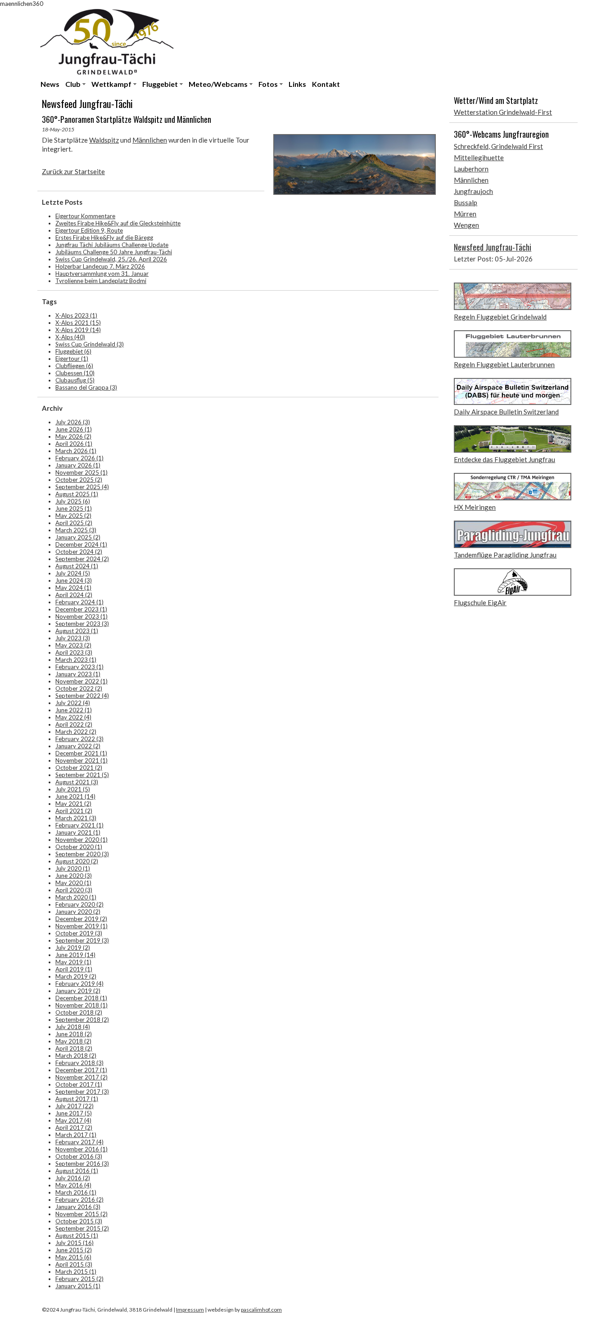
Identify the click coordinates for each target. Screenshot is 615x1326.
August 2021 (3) (76, 782)
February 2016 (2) (79, 1199)
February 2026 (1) (79, 458)
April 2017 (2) (73, 1127)
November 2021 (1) (81, 760)
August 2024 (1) (76, 566)
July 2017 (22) (74, 1106)
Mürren (465, 214)
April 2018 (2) (73, 1048)
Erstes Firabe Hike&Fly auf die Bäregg (104, 237)
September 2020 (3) (82, 854)
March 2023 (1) (75, 659)
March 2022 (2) (75, 731)
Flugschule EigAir (480, 602)
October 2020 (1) (78, 846)
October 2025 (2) (78, 479)
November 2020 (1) (81, 839)
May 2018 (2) (73, 1041)
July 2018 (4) (72, 1026)
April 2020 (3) (73, 890)
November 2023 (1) (81, 616)
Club (73, 84)
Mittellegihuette (479, 157)
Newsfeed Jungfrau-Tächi (492, 247)
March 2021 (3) (75, 818)
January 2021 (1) (77, 832)
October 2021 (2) (78, 767)
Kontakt (326, 84)
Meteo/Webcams (218, 84)
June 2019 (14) (75, 954)
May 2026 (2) (73, 436)
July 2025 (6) (72, 501)
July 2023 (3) (72, 638)
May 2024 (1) (73, 587)
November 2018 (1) (81, 1005)
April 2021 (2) (73, 810)
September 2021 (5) (82, 774)
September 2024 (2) (82, 558)
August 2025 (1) (76, 494)
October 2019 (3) (78, 933)
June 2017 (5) (73, 1113)
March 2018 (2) (75, 1055)
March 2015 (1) (75, 1271)
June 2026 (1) (73, 429)
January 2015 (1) (77, 1286)
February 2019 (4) (79, 983)
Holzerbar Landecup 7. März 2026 (100, 266)
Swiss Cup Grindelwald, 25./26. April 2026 (111, 259)
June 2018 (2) (73, 1034)
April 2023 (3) (73, 652)
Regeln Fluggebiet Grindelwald (500, 317)
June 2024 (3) (73, 580)
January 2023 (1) (77, 674)
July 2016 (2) (72, 1178)
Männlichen (149, 140)
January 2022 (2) (77, 746)
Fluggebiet (160, 84)
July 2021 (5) (72, 789)
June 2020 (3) (73, 875)
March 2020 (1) (75, 897)
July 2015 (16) (74, 1242)
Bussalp (465, 202)
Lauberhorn (471, 169)
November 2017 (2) (81, 1077)
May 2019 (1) (73, 962)
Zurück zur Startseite (73, 171)
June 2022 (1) (73, 710)
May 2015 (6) (73, 1257)
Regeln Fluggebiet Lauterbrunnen (504, 364)
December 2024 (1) (81, 544)
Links (297, 84)
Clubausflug (75, 380)
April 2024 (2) (73, 594)
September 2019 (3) (82, 940)
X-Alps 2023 (76, 315)
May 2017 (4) (73, 1120)
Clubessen (75, 373)
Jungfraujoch (473, 191)
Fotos (268, 84)
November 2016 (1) (81, 1149)
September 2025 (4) (82, 486)
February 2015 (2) (79, 1278)
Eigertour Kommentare (85, 216)
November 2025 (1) (81, 472)
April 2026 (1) (73, 443)
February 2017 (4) (79, 1142)
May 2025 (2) (73, 515)
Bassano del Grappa (86, 387)
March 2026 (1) (75, 450)
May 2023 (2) (73, 645)
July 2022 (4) (72, 702)
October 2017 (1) (78, 1084)
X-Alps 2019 (78, 329)
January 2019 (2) (77, 990)
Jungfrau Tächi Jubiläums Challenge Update (111, 244)
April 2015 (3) (73, 1264)
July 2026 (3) (72, 422)
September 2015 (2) (82, 1228)
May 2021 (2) (73, 803)
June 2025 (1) (73, 508)
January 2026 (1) (77, 465)
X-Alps (70, 337)
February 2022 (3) (79, 738)
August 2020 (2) (76, 861)
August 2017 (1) (76, 1098)
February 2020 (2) (79, 904)
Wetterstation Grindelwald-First (503, 112)
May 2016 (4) (73, 1185)
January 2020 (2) (77, 911)
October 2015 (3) (78, 1221)
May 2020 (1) (73, 882)
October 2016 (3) (78, 1156)
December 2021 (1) (81, 753)
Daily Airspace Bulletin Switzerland (506, 412)
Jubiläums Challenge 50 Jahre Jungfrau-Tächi (113, 252)
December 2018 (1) (81, 998)
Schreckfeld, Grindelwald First (498, 146)
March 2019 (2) (75, 976)
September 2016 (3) (82, 1163)
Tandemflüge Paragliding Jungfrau (505, 555)
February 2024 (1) (79, 602)
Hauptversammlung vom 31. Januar (102, 273)
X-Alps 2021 (78, 322)
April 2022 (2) (73, 724)
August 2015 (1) (76, 1235)
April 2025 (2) (73, 522)
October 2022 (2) (78, 688)
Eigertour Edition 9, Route (89, 230)
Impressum (190, 1309)
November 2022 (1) (81, 681)
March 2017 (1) (75, 1134)
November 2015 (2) (81, 1214)
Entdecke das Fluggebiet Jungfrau (504, 459)
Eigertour (71, 358)
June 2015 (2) (73, 1250)
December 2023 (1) (81, 609)
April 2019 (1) (73, 969)
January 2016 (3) (77, 1206)
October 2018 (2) (78, 1012)
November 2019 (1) (81, 926)
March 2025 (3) (75, 530)
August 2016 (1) (76, 1170)
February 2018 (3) (79, 1062)
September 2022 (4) (82, 695)
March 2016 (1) (75, 1192)
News (50, 84)
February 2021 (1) (79, 825)
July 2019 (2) (72, 947)
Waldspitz (104, 140)
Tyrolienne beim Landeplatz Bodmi (100, 280)
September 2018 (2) (82, 1019)
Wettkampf (111, 84)
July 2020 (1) (72, 868)
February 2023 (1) (79, 666)
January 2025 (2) (77, 537)
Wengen (466, 225)
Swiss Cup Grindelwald (89, 344)
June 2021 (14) (75, 796)
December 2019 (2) (81, 918)
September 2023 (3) (82, 623)
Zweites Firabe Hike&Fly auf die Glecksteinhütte (118, 223)
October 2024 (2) (78, 551)
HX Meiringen (475, 507)
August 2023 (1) (76, 630)
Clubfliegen (74, 365)
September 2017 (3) (82, 1091)
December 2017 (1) (81, 1070)
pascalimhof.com (261, 1309)
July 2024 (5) (72, 573)
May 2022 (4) (73, 717)
